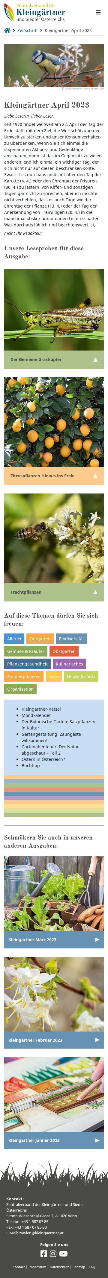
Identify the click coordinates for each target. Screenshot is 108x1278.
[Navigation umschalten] (98, 12)
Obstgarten (64, 651)
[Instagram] (53, 1255)
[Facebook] (43, 1255)
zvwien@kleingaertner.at (41, 1233)
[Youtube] (63, 1255)
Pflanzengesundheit (27, 664)
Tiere (54, 676)
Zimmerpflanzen (23, 676)
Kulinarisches (69, 664)
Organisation (20, 689)
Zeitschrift (27, 30)
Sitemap (79, 1267)
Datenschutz (59, 1267)
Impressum (37, 1267)
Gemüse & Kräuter (25, 651)
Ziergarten (40, 639)
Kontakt (19, 1267)
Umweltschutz (81, 676)
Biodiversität (71, 639)
